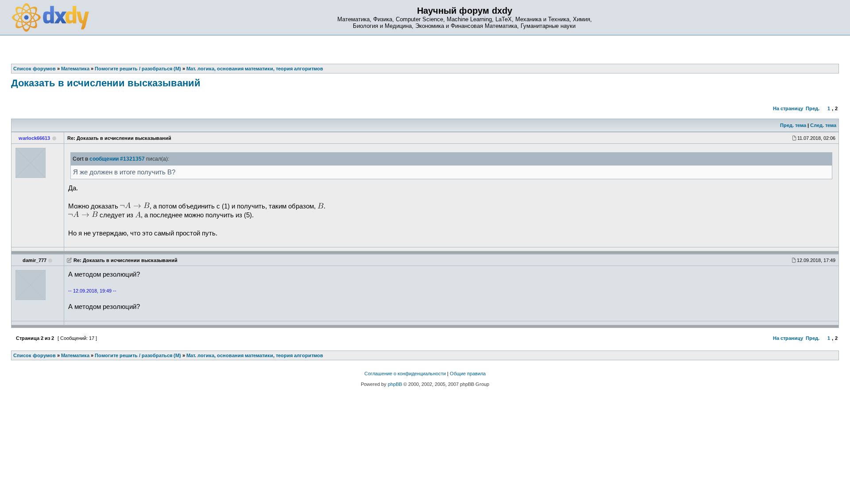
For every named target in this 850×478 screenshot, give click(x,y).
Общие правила (468, 373)
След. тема (823, 125)
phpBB (395, 384)
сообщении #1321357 (117, 159)
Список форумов (34, 355)
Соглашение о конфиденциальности (405, 373)
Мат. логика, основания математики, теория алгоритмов (254, 355)
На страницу (788, 108)
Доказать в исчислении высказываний (106, 83)
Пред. (812, 108)
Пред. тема (793, 125)
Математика (75, 355)
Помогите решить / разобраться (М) (138, 355)
